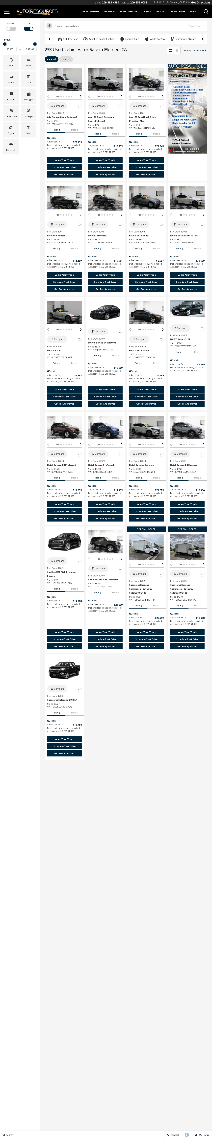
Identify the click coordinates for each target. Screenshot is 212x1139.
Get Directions (200, 2)
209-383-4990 (110, 2)
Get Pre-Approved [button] (64, 174)
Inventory (109, 11)
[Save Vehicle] (79, 106)
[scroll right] (202, 39)
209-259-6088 (138, 2)
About (193, 11)
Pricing (56, 129)
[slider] (4, 44)
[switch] (11, 26)
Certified (11, 23)
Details (74, 129)
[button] (6, 11)
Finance (146, 11)
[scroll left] (50, 39)
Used (28, 23)
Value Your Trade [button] (64, 160)
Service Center (177, 11)
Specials (160, 11)
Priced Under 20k (128, 11)
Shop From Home (90, 11)
